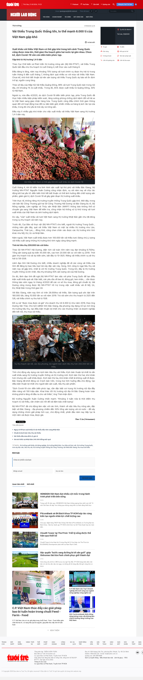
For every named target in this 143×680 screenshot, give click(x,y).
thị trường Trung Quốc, (85, 445)
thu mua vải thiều (84, 447)
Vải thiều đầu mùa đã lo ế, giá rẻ (26, 436)
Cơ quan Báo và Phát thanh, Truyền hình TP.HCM (50, 664)
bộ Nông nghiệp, (41, 445)
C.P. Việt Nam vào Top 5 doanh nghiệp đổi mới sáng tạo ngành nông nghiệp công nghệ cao (81, 591)
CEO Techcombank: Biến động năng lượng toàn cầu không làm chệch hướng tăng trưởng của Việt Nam (81, 617)
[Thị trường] (23, 14)
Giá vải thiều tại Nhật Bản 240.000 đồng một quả (32, 439)
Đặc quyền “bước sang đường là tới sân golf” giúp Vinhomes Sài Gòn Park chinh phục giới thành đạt (65, 554)
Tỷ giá (105, 47)
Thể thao (104, 643)
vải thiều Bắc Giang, (70, 447)
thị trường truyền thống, (42, 447)
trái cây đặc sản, (18, 447)
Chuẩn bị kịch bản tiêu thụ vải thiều (27, 433)
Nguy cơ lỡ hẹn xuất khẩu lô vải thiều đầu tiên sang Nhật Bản (37, 430)
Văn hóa (91, 643)
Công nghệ (63, 643)
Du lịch (74, 643)
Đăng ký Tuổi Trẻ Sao (125, 4)
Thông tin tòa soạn (40, 662)
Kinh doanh (54, 643)
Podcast (75, 4)
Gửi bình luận (87, 478)
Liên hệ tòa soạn (125, 60)
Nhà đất (118, 643)
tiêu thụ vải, (28, 447)
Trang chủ (4, 643)
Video (28, 642)
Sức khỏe (126, 643)
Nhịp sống (89, 17)
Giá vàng (106, 51)
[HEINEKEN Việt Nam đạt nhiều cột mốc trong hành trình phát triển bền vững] (25, 501)
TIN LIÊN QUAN (17, 425)
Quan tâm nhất (18, 484)
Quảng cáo (106, 4)
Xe (71, 642)
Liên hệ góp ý (118, 658)
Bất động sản (78, 17)
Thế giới (38, 643)
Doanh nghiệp (57, 17)
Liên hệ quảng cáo (109, 60)
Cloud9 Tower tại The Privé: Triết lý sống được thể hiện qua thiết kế (65, 534)
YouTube (86, 4)
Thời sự (32, 643)
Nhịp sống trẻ (82, 643)
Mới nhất (30, 484)
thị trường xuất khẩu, (27, 445)
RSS (125, 658)
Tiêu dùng (46, 17)
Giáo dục (111, 643)
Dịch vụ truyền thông (91, 658)
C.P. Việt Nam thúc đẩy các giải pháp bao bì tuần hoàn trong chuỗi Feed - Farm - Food (36, 611)
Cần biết (96, 4)
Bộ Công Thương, (57, 447)
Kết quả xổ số (124, 51)
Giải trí (98, 643)
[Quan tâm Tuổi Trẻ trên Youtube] (137, 653)
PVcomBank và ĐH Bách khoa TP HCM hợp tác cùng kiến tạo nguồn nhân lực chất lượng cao (66, 514)
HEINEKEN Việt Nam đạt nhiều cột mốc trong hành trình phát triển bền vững (65, 495)
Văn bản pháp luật (125, 56)
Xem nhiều (20, 643)
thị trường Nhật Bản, (54, 445)
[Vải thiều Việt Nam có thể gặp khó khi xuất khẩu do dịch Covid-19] (53, 149)
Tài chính (68, 17)
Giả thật (133, 643)
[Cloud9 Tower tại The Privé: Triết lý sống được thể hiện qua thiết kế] (25, 540)
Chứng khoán (107, 56)
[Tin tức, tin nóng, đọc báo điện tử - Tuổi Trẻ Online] (12, 4)
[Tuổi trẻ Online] (18, 658)
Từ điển (122, 47)
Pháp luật (45, 643)
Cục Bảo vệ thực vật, (69, 445)
